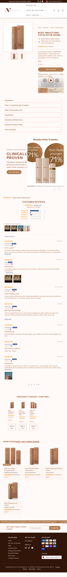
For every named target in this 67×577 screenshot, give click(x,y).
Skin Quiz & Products (14, 543)
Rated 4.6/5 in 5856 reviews (21, 197)
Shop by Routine (35, 10)
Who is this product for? (14, 110)
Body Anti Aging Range (56, 27)
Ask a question (10, 130)
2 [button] (31, 384)
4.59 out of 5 (38, 205)
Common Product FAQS (13, 125)
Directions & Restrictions (14, 120)
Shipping (57, 567)
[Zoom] (18, 37)
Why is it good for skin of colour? (17, 105)
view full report (14, 172)
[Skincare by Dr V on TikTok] (29, 548)
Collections (46, 27)
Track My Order (12, 548)
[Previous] (54, 188)
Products (31, 5)
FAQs (9, 545)
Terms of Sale (32, 569)
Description (9, 100)
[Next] (58, 188)
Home (39, 27)
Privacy (39, 569)
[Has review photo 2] (17, 279)
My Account (11, 555)
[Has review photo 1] (8, 279)
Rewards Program (13, 553)
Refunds (25, 569)
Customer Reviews (13, 558)
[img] (9, 241)
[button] (42, 46)
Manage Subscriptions (14, 550)
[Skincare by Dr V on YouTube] (32, 548)
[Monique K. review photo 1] (8, 376)
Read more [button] (8, 254)
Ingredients (9, 115)
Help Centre (33, 15)
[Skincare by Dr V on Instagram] (26, 548)
